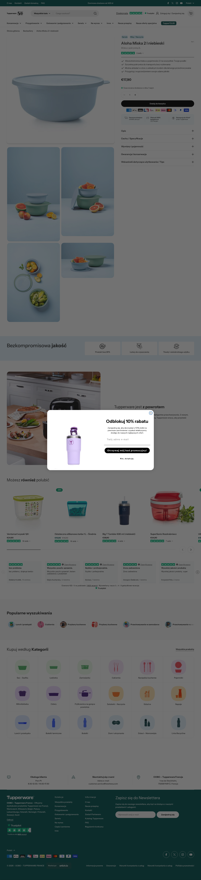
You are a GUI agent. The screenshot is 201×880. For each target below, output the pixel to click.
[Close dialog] (150, 413)
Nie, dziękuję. (127, 459)
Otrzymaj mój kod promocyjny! (127, 450)
